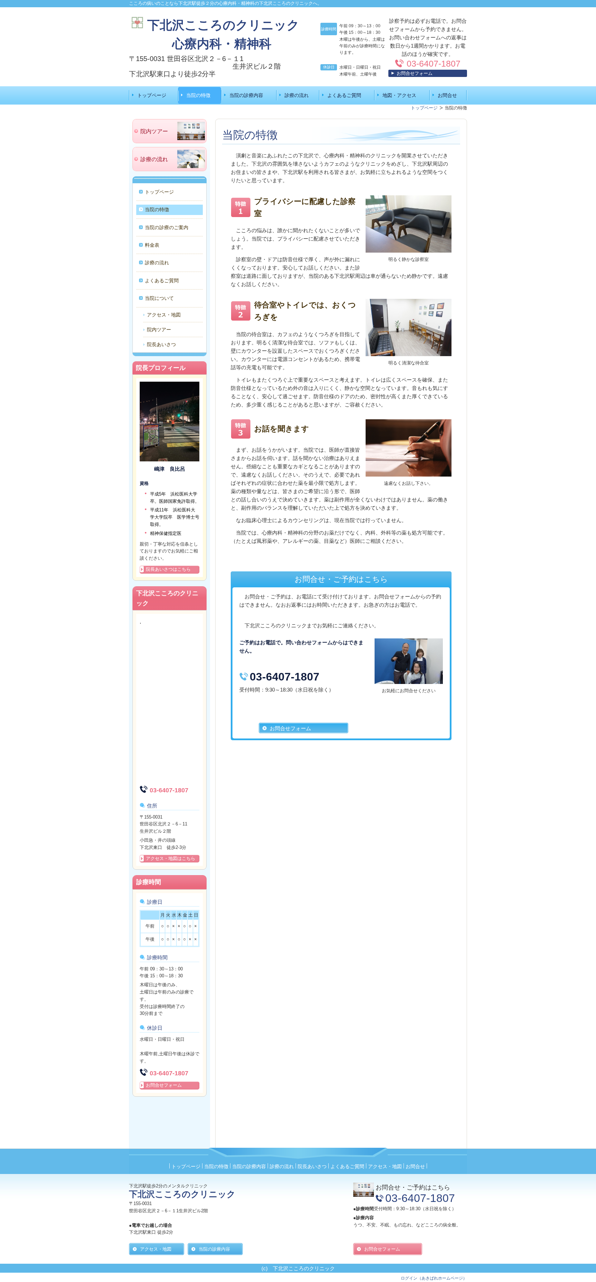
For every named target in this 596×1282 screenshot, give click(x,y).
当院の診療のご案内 (166, 227)
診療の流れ (297, 95)
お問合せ (447, 95)
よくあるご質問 (344, 95)
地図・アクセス (399, 95)
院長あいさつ (161, 344)
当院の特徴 (198, 95)
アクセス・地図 (164, 314)
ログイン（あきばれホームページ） (434, 1278)
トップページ (151, 95)
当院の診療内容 (246, 95)
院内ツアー (159, 329)
